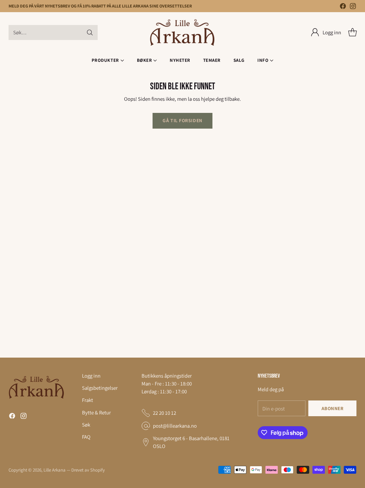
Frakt (87, 400)
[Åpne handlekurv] (352, 32)
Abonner (333, 408)
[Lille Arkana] (183, 33)
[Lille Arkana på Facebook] (342, 7)
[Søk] (90, 32)
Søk (86, 424)
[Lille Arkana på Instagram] (352, 7)
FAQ (86, 436)
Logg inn (91, 375)
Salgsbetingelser (100, 387)
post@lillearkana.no (175, 425)
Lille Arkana (54, 470)
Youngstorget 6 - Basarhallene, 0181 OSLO (191, 442)
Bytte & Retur (96, 412)
